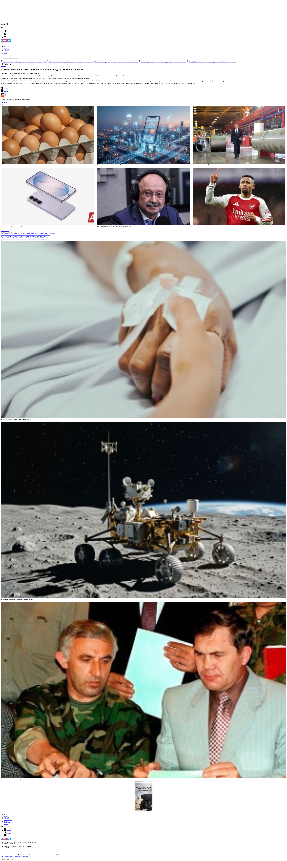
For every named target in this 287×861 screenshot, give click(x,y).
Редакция (6, 824)
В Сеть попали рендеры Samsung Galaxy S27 (13, 226)
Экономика (3, 66)
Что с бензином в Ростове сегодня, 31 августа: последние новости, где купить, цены (71, 62)
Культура (6, 816)
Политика (6, 817)
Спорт (5, 821)
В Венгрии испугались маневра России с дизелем (205, 164)
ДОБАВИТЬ (4, 102)
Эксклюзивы (7, 822)
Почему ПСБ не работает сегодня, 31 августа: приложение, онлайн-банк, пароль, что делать (212, 62)
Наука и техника (8, 820)
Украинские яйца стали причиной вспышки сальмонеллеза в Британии (19, 164)
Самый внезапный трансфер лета (201, 226)
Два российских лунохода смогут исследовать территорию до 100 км (17, 599)
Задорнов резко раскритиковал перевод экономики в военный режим (114, 226)
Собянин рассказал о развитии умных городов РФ (109, 164)
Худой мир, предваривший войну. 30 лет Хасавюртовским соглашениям (18, 779)
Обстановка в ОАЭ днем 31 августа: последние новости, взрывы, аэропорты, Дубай (25, 62)
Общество (6, 818)
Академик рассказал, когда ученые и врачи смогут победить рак (16, 419)
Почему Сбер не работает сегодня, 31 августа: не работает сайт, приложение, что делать (163, 62)
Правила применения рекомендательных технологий (14, 856)
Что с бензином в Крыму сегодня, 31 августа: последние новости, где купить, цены (116, 62)
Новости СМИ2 (5, 231)
